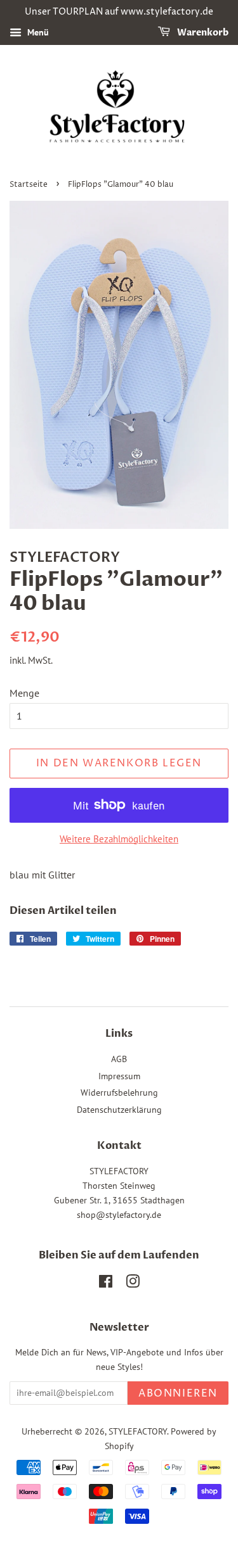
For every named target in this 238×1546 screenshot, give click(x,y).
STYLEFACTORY (138, 1431)
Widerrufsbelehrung (119, 1092)
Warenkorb (201, 33)
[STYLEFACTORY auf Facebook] (105, 1283)
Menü (37, 32)
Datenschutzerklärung (119, 1109)
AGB (119, 1059)
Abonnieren (178, 1393)
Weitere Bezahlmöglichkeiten (119, 839)
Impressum (119, 1076)
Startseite (29, 184)
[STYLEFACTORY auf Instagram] (133, 1283)
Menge (24, 693)
